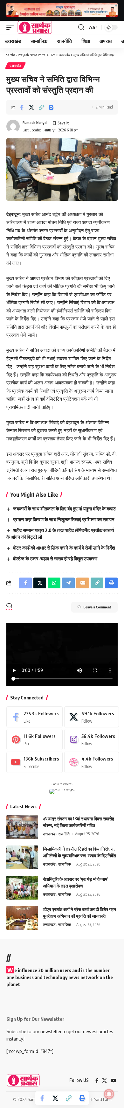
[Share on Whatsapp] (54, 583)
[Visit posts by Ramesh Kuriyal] (13, 126)
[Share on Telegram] (68, 583)
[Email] (82, 583)
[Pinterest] (34, 739)
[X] (91, 716)
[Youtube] (34, 762)
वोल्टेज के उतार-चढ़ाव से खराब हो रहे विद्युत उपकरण (55, 558)
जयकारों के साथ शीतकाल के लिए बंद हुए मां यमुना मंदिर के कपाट (64, 508)
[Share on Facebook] (21, 107)
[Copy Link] (41, 107)
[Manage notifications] (109, 1094)
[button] (11, 27)
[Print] (51, 107)
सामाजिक (64, 864)
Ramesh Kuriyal (35, 122)
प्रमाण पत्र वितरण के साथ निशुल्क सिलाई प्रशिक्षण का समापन (63, 519)
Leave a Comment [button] (97, 607)
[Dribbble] (91, 762)
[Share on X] (31, 107)
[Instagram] (91, 739)
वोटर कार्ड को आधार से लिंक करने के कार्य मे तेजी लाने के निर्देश (64, 547)
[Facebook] (34, 716)
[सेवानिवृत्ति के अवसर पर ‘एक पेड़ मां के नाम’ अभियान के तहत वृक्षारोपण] (22, 888)
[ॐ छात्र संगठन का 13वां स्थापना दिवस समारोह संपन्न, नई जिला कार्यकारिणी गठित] (22, 827)
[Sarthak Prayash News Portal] (34, 27)
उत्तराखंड (15, 65)
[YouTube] (113, 1080)
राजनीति (64, 833)
